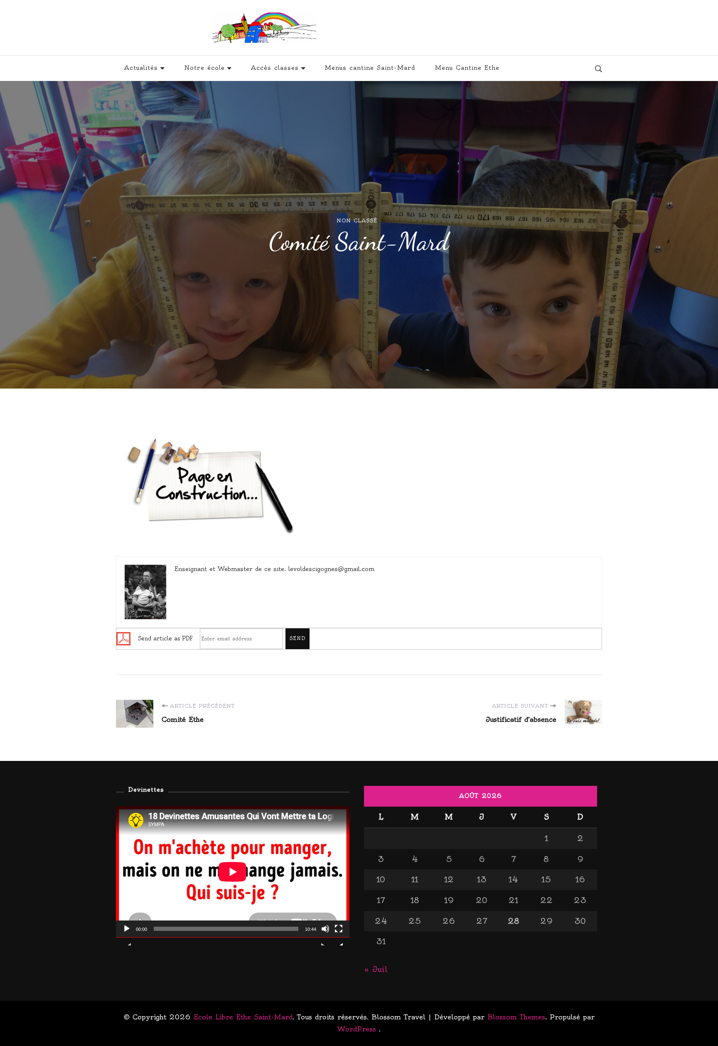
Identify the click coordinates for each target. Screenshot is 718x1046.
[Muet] (325, 935)
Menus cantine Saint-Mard (370, 67)
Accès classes (275, 67)
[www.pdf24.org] (123, 637)
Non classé (357, 220)
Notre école (204, 67)
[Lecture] (127, 935)
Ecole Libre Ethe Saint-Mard (415, 27)
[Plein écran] (338, 935)
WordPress (356, 1029)
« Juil (376, 969)
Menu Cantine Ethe (467, 67)
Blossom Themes (516, 1017)
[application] (232, 872)
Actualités (141, 67)
